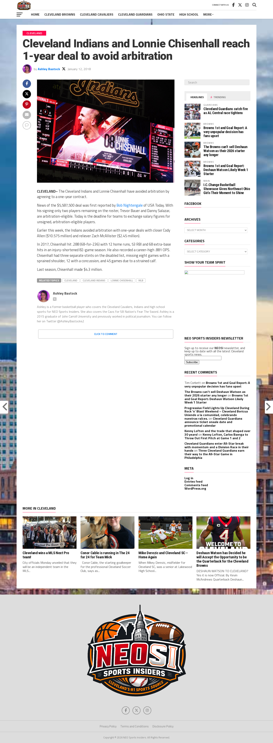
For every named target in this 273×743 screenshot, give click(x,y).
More (207, 14)
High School (188, 14)
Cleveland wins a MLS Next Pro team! (46, 555)
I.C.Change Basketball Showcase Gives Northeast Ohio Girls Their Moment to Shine (226, 189)
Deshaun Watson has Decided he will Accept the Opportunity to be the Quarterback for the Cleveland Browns (222, 559)
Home (35, 14)
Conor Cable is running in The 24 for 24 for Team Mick (105, 555)
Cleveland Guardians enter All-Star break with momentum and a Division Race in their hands (216, 447)
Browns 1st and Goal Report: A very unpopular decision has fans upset (225, 132)
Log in (188, 478)
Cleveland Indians (94, 280)
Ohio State (165, 14)
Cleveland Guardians (135, 14)
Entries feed (193, 481)
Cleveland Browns (59, 14)
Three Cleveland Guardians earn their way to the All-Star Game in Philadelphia (214, 454)
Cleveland (70, 280)
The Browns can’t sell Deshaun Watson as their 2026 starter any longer (225, 151)
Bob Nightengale (130, 205)
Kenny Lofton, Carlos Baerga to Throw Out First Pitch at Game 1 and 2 (216, 436)
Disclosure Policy (162, 726)
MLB (140, 280)
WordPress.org (195, 488)
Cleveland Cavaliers (96, 14)
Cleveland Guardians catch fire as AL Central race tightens (225, 111)
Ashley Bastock (49, 69)
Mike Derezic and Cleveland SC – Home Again (163, 555)
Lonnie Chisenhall (122, 280)
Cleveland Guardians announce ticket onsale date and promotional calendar (213, 422)
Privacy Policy (108, 726)
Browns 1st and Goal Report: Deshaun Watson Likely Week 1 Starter (225, 170)
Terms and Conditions (134, 726)
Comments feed (196, 485)
